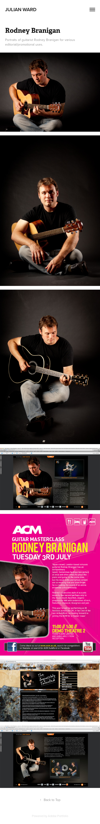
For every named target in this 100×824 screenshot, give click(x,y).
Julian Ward (21, 9)
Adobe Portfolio (58, 816)
